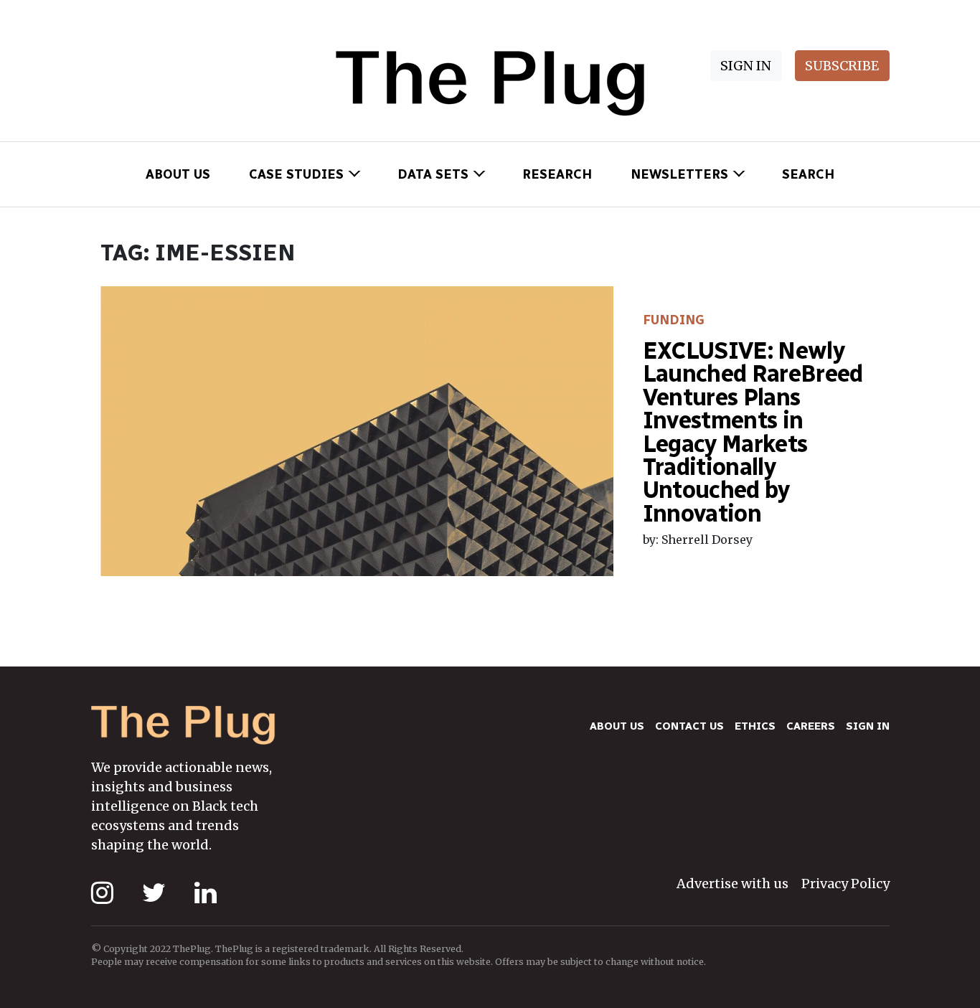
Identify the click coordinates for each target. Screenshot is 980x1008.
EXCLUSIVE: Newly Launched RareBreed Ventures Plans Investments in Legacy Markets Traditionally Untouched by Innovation (753, 431)
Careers (810, 726)
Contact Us (689, 726)
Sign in (868, 726)
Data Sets (432, 174)
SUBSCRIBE (842, 65)
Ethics (755, 726)
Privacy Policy (845, 883)
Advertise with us (732, 883)
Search (808, 174)
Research (557, 174)
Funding (674, 320)
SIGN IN (745, 65)
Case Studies (296, 174)
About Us (178, 174)
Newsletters (679, 174)
